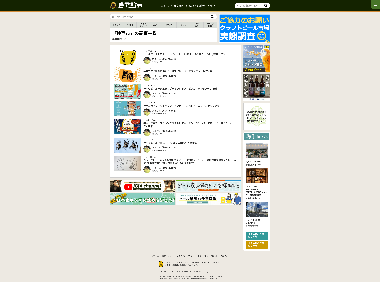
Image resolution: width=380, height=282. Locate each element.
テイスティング (143, 25)
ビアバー (156, 25)
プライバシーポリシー (185, 256)
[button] (242, 40)
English (212, 6)
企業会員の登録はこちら (256, 235)
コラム (183, 25)
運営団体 (178, 6)
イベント (130, 25)
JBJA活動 (196, 25)
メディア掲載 (210, 25)
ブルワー (170, 25)
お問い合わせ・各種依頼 (207, 256)
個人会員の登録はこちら (256, 244)
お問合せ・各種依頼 (195, 6)
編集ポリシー (167, 256)
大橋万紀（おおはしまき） (164, 59)
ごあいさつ (166, 6)
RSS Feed (224, 256)
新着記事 (116, 25)
